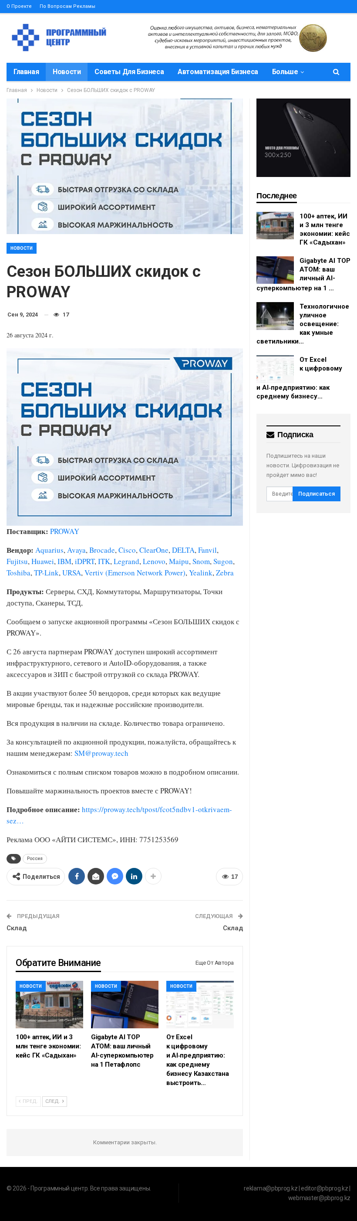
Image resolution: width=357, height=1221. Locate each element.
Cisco (127, 550)
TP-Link (46, 573)
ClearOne (153, 550)
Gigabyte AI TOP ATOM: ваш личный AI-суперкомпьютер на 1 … (303, 274)
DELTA (183, 550)
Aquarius (49, 550)
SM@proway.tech (101, 753)
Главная (26, 72)
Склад (17, 928)
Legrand (126, 561)
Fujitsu (17, 561)
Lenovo (154, 561)
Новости (67, 72)
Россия (35, 858)
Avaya (76, 550)
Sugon (223, 561)
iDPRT (84, 561)
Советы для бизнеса (129, 72)
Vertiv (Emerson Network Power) (134, 573)
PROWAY (64, 531)
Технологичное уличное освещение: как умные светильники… (302, 324)
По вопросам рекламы (67, 6)
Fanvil (207, 550)
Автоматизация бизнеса (218, 72)
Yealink (200, 573)
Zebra (225, 573)
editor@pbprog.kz (324, 1188)
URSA (71, 573)
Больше (285, 72)
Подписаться (316, 493)
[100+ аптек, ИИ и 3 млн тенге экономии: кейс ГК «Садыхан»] (49, 1004)
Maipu (179, 561)
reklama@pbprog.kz (270, 1188)
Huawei (42, 561)
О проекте (19, 6)
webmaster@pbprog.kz (319, 1197)
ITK (104, 561)
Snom (201, 561)
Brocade (102, 550)
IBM (64, 561)
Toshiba (18, 573)
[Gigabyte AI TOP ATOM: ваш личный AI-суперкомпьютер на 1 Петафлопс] (124, 1004)
